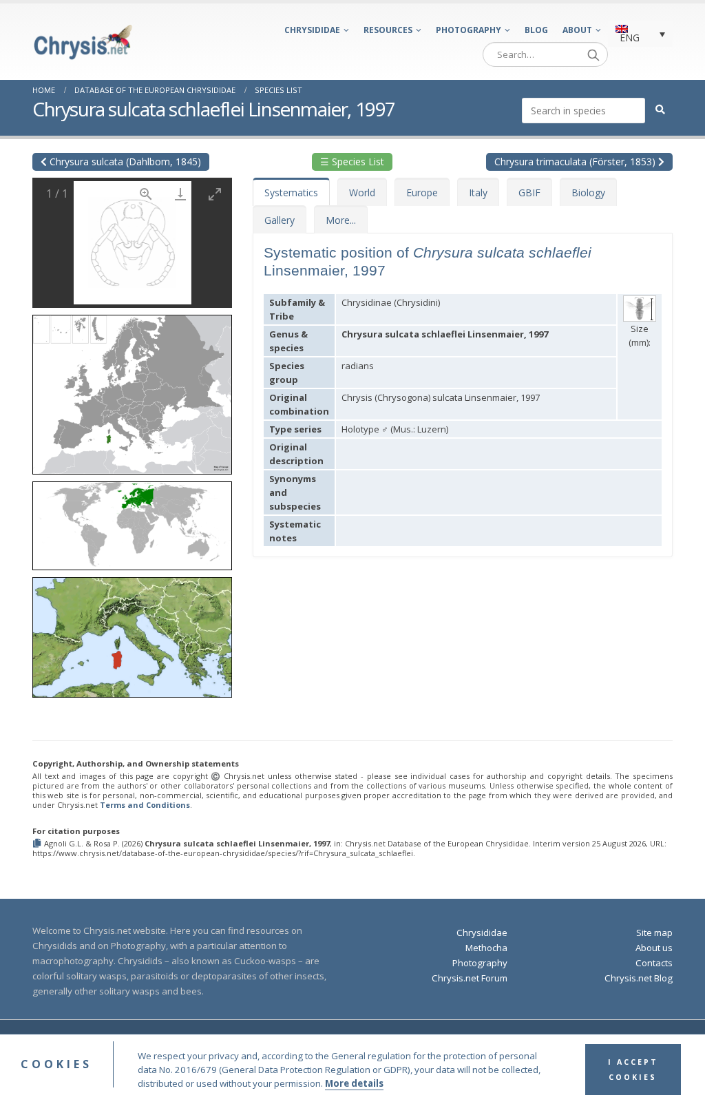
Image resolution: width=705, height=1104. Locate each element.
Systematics (291, 192)
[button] (132, 390)
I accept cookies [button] (633, 1069)
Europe (422, 192)
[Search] (593, 54)
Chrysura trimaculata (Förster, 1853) (576, 161)
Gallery (279, 220)
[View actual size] (146, 194)
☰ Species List (352, 161)
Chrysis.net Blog (638, 978)
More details (354, 1083)
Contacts (654, 963)
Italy (478, 192)
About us (654, 947)
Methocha (486, 947)
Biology (588, 192)
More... (341, 220)
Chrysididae (312, 30)
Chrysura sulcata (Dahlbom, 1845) (124, 161)
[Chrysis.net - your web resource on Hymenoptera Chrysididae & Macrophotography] (83, 42)
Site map (654, 932)
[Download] (180, 194)
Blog (536, 30)
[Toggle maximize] (215, 194)
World (362, 192)
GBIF (529, 192)
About (577, 30)
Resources (388, 30)
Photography (468, 30)
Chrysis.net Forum (469, 978)
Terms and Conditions (145, 805)
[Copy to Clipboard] (38, 844)
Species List (278, 90)
